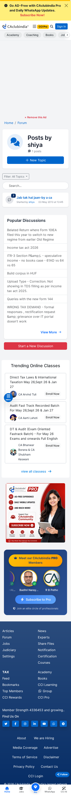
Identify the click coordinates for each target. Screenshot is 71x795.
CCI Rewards (12, 697)
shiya (32, 201)
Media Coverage (25, 748)
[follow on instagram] (25, 724)
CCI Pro (44, 697)
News (42, 631)
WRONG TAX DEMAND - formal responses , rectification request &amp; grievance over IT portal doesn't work (31, 314)
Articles (8, 631)
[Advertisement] (35, 77)
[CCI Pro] (35, 512)
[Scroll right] (66, 35)
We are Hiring (44, 738)
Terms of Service (24, 757)
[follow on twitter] (5, 724)
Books (50, 35)
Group (47, 691)
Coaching (32, 35)
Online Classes (35, 365)
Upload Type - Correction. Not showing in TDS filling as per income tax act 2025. (34, 286)
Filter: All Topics (14, 176)
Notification (46, 650)
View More (49, 332)
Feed (5, 678)
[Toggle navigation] (34, 26)
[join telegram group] (63, 724)
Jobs (6, 644)
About (21, 738)
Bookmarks (10, 685)
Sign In (61, 26)
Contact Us (49, 767)
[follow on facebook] (15, 724)
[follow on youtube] (44, 724)
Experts (44, 637)
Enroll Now (52, 393)
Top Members (12, 691)
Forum (7, 637)
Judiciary (9, 650)
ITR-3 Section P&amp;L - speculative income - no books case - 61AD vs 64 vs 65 (35, 260)
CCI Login (35, 776)
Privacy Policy (24, 767)
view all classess (33, 471)
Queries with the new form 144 (30, 299)
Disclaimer (51, 757)
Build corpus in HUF (22, 273)
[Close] (66, 5)
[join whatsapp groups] (53, 724)
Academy (13, 35)
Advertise (51, 748)
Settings (8, 656)
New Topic (38, 160)
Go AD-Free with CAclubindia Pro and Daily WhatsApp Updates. (35, 10)
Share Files (46, 644)
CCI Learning (47, 685)
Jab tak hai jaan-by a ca (34, 197)
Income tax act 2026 (22, 248)
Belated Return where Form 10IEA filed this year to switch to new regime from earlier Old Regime (32, 234)
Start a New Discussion (35, 346)
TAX (5, 672)
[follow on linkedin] (34, 724)
